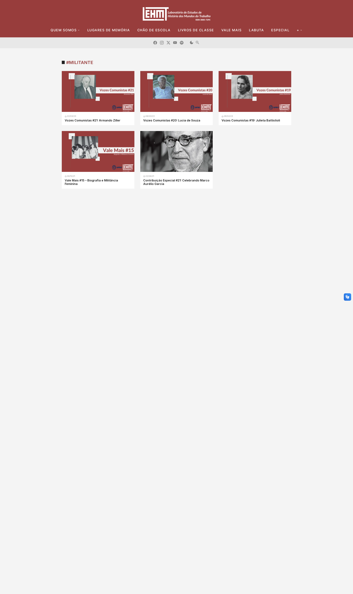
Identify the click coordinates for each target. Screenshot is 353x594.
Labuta (256, 30)
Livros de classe (196, 30)
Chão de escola (154, 30)
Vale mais (231, 30)
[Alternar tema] (191, 42)
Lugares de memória (108, 30)
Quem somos (64, 30)
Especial (280, 30)
